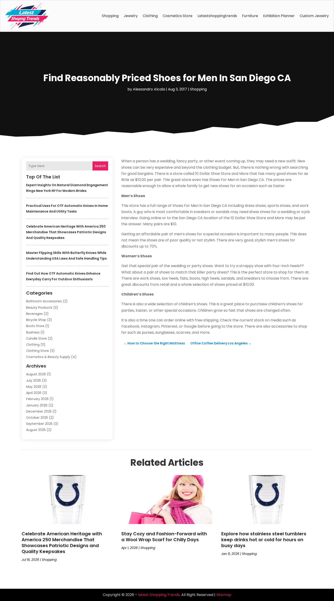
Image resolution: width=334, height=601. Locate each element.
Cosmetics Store (177, 15)
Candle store (36, 338)
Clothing (150, 15)
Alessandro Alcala (149, 89)
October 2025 (37, 417)
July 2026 (33, 380)
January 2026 (36, 405)
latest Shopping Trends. (159, 594)
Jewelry (131, 15)
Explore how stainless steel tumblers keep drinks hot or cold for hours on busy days (263, 540)
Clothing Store (37, 350)
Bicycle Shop (36, 320)
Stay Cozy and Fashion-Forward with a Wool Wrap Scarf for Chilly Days (164, 537)
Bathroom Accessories (44, 301)
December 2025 (39, 411)
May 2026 (33, 386)
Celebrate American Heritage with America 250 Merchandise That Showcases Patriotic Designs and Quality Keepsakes (66, 232)
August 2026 (36, 374)
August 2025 (36, 430)
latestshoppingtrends (217, 15)
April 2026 (33, 393)
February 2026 (37, 399)
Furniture (250, 15)
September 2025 (39, 423)
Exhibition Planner (279, 15)
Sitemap (223, 594)
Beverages (34, 313)
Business (33, 332)
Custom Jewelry (314, 15)
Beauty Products (39, 307)
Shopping (110, 15)
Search (100, 166)
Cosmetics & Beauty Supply (48, 357)
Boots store (35, 326)
